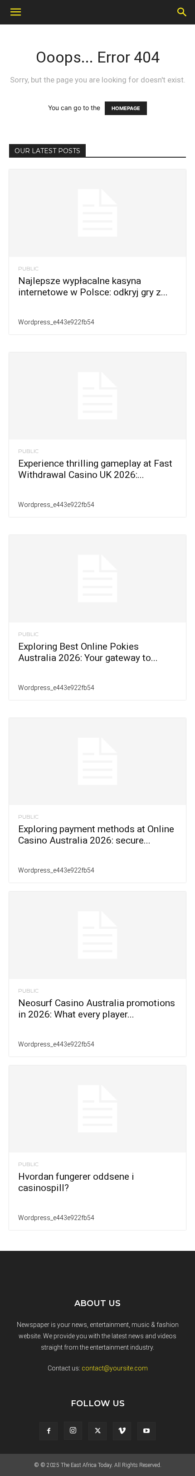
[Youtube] (146, 1431)
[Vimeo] (122, 1431)
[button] (15, 12)
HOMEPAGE (126, 108)
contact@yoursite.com (115, 1368)
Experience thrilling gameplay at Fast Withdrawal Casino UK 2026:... (95, 469)
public (28, 268)
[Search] (182, 12)
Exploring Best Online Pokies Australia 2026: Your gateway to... (88, 652)
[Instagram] (73, 1431)
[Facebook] (48, 1431)
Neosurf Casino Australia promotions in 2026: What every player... (96, 1009)
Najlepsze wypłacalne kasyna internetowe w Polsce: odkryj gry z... (93, 286)
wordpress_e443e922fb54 (56, 322)
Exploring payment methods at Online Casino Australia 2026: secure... (96, 835)
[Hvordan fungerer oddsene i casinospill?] (97, 1109)
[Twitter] (97, 1431)
